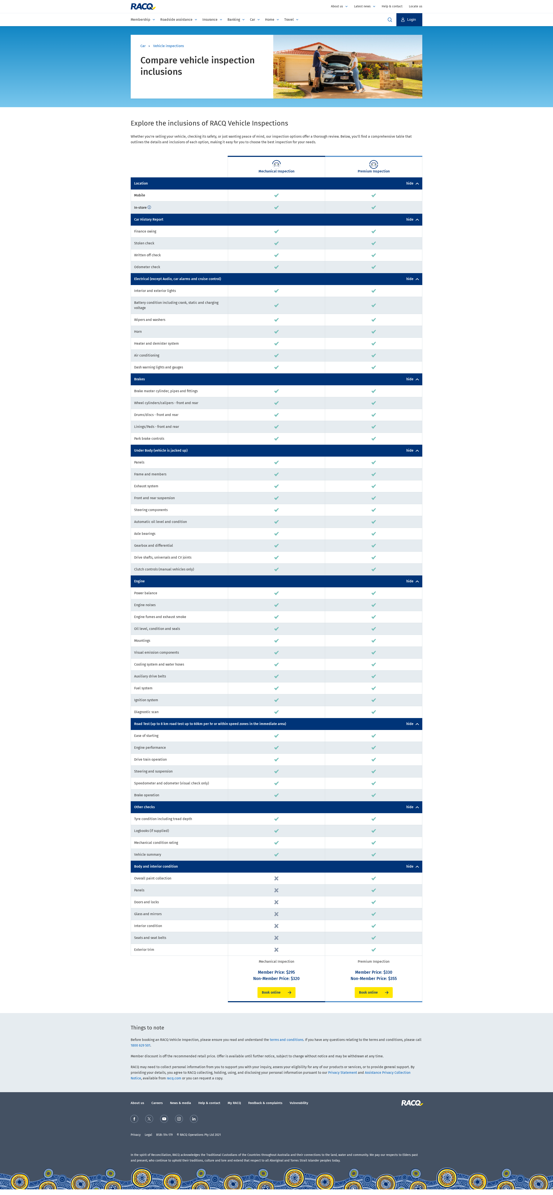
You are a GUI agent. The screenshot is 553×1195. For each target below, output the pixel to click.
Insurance (210, 20)
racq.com (174, 1078)
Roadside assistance (176, 20)
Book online (271, 992)
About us (337, 6)
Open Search (389, 19)
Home (269, 20)
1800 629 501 (140, 1045)
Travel (289, 20)
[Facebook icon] (134, 1120)
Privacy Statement (342, 1073)
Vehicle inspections (168, 46)
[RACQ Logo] (412, 1103)
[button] (409, 19)
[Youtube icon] (164, 1120)
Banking (233, 20)
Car (252, 20)
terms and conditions (286, 1040)
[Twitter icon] (149, 1120)
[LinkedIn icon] (194, 1120)
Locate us (415, 6)
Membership (140, 20)
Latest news (362, 6)
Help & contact (392, 6)
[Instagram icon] (179, 1120)
